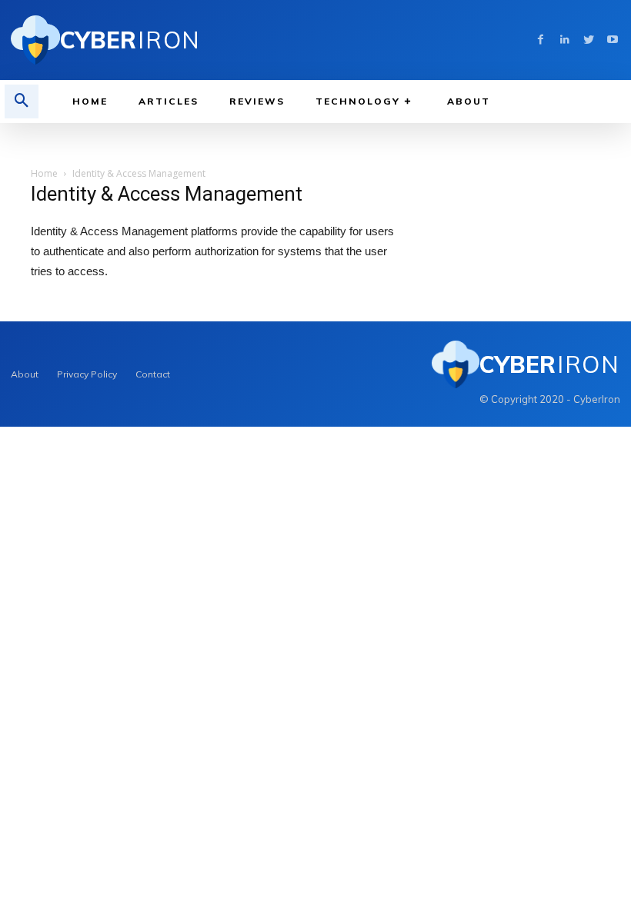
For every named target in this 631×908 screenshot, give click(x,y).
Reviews (257, 101)
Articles (169, 101)
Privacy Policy (87, 374)
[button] (21, 101)
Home (90, 101)
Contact (152, 374)
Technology (358, 101)
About (468, 101)
